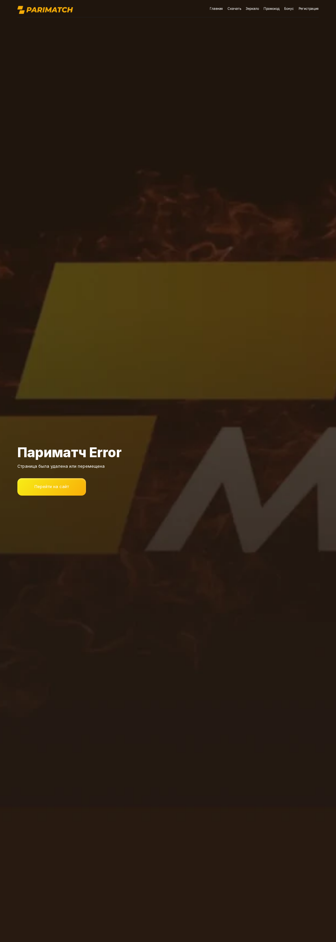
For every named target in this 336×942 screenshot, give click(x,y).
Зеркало (252, 8)
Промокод (271, 8)
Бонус (289, 8)
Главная (216, 8)
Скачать (234, 8)
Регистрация (309, 8)
